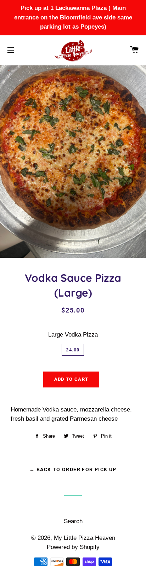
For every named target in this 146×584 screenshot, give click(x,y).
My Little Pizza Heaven (84, 538)
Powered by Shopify (73, 547)
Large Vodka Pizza (73, 334)
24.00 (73, 349)
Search (73, 521)
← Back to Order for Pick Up (73, 469)
